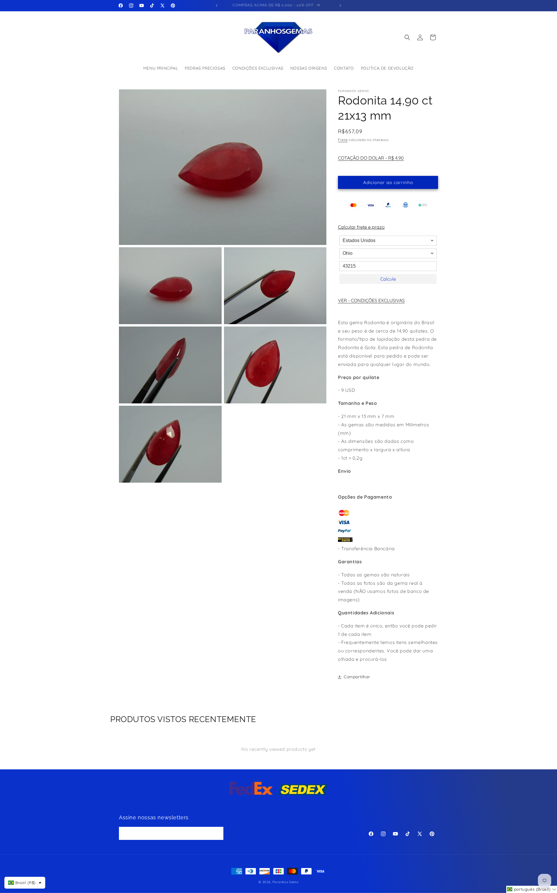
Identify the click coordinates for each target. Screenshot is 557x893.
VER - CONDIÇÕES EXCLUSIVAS (371, 300)
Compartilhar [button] (357, 676)
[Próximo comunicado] (340, 5)
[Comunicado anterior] (216, 5)
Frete (343, 140)
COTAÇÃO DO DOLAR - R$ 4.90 (371, 158)
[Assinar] (217, 833)
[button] (407, 37)
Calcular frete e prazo (361, 227)
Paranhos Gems (285, 882)
